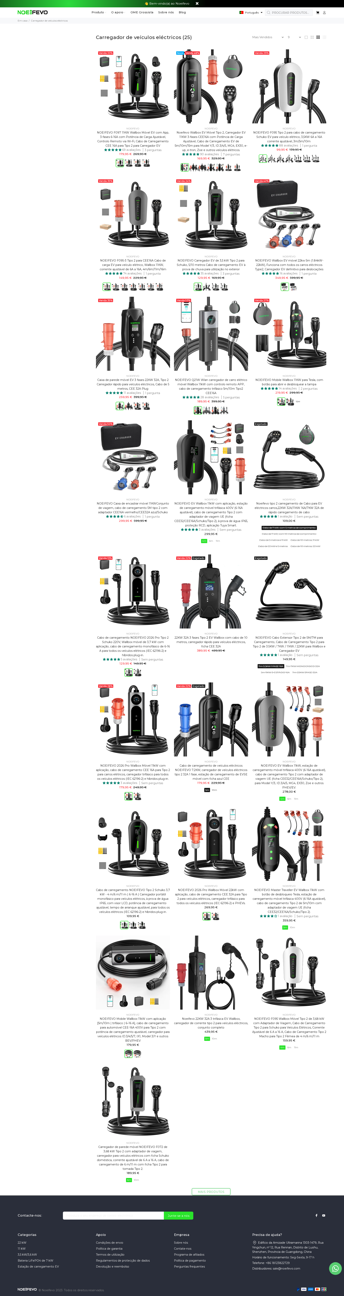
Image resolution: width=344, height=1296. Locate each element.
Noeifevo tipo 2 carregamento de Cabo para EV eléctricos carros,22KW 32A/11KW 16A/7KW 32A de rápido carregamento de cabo (289, 508)
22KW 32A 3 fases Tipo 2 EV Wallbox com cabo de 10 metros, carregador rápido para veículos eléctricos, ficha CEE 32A (211, 642)
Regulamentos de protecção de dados (123, 1260)
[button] (251, 12)
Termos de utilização (110, 1254)
